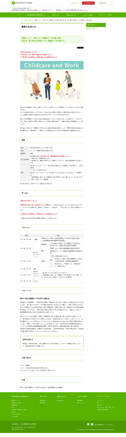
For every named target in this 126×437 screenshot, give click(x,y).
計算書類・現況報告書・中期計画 (19, 409)
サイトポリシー (110, 424)
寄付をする (43, 396)
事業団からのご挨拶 (16, 402)
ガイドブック (100, 400)
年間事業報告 (80, 400)
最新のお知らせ (29, 20)
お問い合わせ (75, 3)
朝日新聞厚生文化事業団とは (20, 396)
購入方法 (99, 405)
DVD (98, 402)
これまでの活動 (82, 396)
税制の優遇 (42, 402)
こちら (22, 429)
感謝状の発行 (43, 400)
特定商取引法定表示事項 (102, 409)
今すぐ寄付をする (88, 3)
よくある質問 (15, 416)
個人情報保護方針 (99, 424)
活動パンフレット (81, 402)
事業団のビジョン (16, 400)
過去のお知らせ (93, 28)
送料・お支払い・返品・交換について (105, 407)
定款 (13, 407)
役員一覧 (14, 412)
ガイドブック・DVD (103, 396)
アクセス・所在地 (16, 414)
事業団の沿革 (15, 405)
